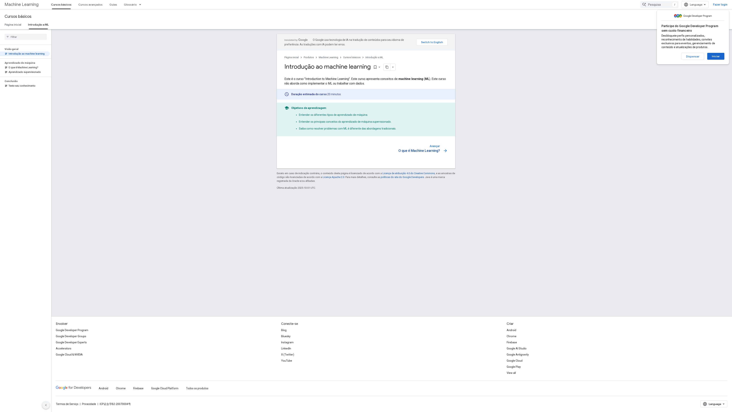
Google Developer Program (72, 330)
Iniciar (716, 56)
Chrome (511, 336)
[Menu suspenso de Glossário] (141, 4)
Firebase (512, 342)
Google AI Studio (517, 348)
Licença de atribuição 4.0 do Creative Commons (408, 173)
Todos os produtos (197, 388)
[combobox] (659, 4)
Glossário (130, 4)
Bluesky (286, 336)
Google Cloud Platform (164, 388)
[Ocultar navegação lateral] (46, 405)
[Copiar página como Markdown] (387, 67)
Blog (284, 330)
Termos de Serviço (67, 404)
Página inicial (13, 24)
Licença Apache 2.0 (333, 177)
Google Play (514, 366)
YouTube (286, 360)
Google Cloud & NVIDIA (69, 354)
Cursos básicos (61, 4)
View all (511, 372)
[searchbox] (26, 37)
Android (511, 330)
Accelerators (63, 348)
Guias (113, 4)
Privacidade (89, 404)
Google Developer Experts (71, 342)
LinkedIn (286, 348)
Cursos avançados (90, 4)
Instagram (287, 342)
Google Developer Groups (71, 336)
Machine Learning (22, 4)
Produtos (309, 57)
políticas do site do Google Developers (402, 177)
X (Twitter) (287, 354)
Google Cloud (515, 360)
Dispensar (692, 56)
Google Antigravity (518, 354)
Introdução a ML (38, 24)
